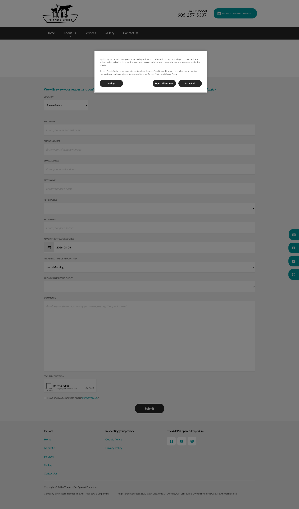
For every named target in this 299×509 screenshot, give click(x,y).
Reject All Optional (164, 83)
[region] (150, 72)
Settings (111, 83)
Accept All (190, 83)
